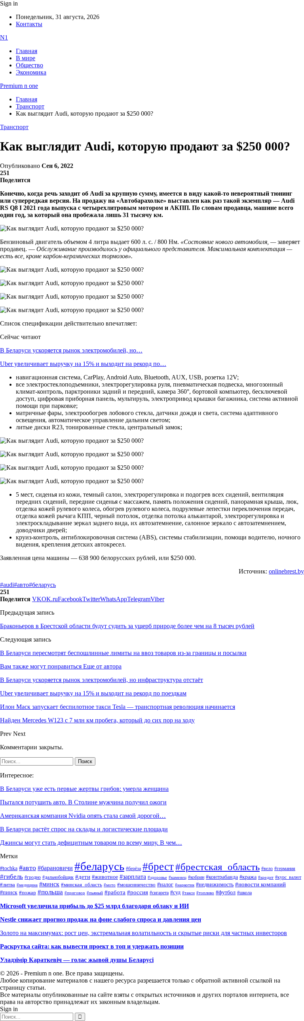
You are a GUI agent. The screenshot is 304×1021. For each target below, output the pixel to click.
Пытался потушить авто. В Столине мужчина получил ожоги (83, 802)
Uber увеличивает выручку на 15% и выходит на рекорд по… (83, 363)
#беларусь (42, 584)
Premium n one (19, 85)
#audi (7, 584)
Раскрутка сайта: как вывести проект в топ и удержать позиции (92, 946)
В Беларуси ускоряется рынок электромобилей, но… (71, 350)
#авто (21, 584)
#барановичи (55, 868)
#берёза (133, 868)
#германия (284, 868)
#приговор (75, 892)
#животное (105, 877)
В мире (25, 58)
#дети (82, 876)
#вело (267, 868)
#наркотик (184, 885)
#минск (49, 884)
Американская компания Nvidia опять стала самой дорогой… (83, 815)
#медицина (27, 884)
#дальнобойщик (58, 877)
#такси (188, 893)
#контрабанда (222, 877)
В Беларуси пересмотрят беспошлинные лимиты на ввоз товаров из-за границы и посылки (123, 653)
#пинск (8, 892)
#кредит (266, 877)
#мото (110, 884)
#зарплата (133, 876)
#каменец (177, 877)
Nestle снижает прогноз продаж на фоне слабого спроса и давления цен (100, 919)
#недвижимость (215, 885)
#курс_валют (288, 877)
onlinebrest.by (286, 571)
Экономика (31, 72)
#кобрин (196, 877)
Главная (26, 51)
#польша (50, 892)
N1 (4, 37)
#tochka (8, 868)
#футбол (226, 892)
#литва (7, 885)
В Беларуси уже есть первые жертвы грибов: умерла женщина (84, 788)
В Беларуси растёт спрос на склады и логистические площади (84, 829)
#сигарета (159, 892)
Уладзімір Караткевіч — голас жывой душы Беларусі (77, 959)
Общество (29, 65)
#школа (244, 892)
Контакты (29, 24)
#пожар (27, 892)
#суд (175, 892)
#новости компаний (260, 884)
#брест (158, 866)
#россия (137, 892)
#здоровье (157, 877)
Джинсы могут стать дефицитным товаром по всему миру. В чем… (91, 842)
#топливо (205, 892)
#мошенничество (136, 885)
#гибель (11, 876)
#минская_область (81, 885)
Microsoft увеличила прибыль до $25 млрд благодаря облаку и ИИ (94, 906)
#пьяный (95, 892)
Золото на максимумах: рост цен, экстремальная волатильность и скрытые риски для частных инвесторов (143, 933)
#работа (114, 892)
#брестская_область (217, 866)
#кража (247, 877)
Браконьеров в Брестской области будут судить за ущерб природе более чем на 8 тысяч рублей (127, 626)
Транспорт (14, 127)
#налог (165, 884)
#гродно (33, 877)
